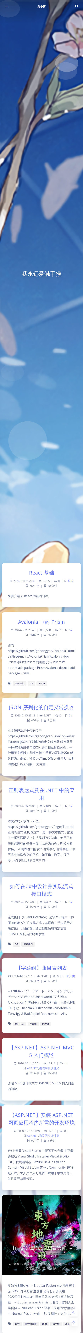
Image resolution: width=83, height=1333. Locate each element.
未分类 (70, 976)
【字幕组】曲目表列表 (41, 967)
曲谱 (71, 1264)
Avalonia (19, 683)
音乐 (67, 1324)
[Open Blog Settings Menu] (73, 1322)
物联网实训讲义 (49, 1068)
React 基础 (41, 572)
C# (70, 630)
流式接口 (28, 944)
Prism (42, 683)
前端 (70, 581)
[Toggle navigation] (76, 6)
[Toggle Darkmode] (73, 1312)
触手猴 (45, 1024)
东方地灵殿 (31, 1324)
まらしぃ (19, 1024)
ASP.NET (32, 1068)
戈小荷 (41, 6)
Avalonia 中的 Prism (41, 621)
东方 (17, 1324)
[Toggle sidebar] (6, 6)
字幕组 (33, 1024)
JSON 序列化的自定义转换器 (41, 707)
